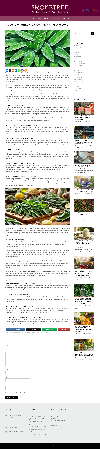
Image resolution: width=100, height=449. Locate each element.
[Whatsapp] (19, 70)
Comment (8, 350)
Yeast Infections (78, 93)
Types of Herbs (17, 332)
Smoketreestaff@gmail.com (16, 431)
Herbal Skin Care (78, 70)
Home (33, 18)
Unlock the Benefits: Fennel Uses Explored (16, 339)
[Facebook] (7, 70)
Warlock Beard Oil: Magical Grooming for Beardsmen (84, 142)
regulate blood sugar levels (60, 308)
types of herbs (45, 332)
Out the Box (52, 445)
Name (7, 369)
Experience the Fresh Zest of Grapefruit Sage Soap (83, 117)
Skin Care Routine (78, 85)
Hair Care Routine (78, 59)
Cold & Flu (76, 49)
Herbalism (56, 18)
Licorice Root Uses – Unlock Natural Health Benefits (83, 214)
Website (7, 385)
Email (7, 377)
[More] (25, 70)
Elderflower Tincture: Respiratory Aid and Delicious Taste (84, 354)
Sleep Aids (76, 86)
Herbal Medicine (78, 67)
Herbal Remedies (78, 68)
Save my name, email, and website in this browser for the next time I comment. (25, 392)
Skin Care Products (79, 83)
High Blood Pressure (79, 81)
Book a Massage (55, 418)
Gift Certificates (55, 422)
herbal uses (32, 332)
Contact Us (54, 425)
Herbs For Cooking (78, 77)
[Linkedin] (16, 70)
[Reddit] (13, 70)
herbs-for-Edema (78, 79)
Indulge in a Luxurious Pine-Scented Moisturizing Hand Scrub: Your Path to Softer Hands (84, 244)
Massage (47, 18)
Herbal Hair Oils (78, 65)
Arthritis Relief (77, 47)
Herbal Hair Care (78, 61)
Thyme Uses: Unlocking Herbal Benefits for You (58, 339)
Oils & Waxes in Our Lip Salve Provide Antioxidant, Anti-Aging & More (84, 328)
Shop (39, 18)
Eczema (76, 54)
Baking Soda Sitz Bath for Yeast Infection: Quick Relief (83, 166)
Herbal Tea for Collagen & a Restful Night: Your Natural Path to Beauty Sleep (83, 272)
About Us (53, 423)
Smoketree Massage (56, 416)
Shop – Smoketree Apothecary (58, 420)
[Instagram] (22, 70)
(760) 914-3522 (13, 427)
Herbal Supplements (79, 72)
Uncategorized (77, 90)
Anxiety (76, 45)
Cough (75, 50)
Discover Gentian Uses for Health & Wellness (84, 190)
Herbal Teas (77, 74)
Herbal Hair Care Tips (79, 63)
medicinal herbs (39, 332)
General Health (78, 56)
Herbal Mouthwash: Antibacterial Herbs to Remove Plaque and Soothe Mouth (84, 300)
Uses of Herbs (23, 332)
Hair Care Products (79, 58)
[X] (10, 70)
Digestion (76, 52)
